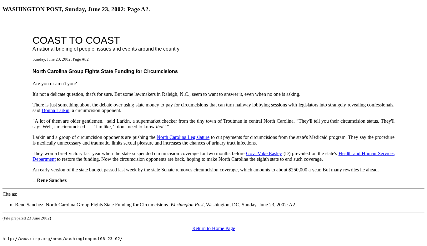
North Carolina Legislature (183, 137)
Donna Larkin (55, 110)
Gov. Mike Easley (264, 153)
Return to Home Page (213, 228)
